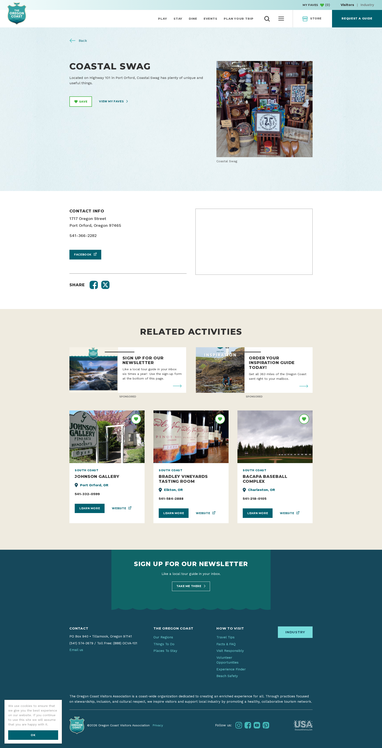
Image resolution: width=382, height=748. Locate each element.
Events (210, 18)
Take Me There (189, 586)
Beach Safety (227, 676)
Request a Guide (357, 18)
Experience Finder (231, 669)
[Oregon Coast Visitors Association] (17, 13)
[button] (94, 285)
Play (162, 18)
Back (82, 40)
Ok (33, 735)
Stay (178, 18)
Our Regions (163, 637)
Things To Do (163, 644)
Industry (367, 5)
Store (316, 18)
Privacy (158, 725)
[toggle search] (267, 19)
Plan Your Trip (239, 18)
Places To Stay (165, 651)
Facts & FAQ (226, 644)
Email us (76, 650)
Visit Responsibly (230, 651)
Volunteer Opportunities (227, 660)
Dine (193, 18)
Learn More (89, 508)
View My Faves (111, 101)
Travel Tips (225, 637)
